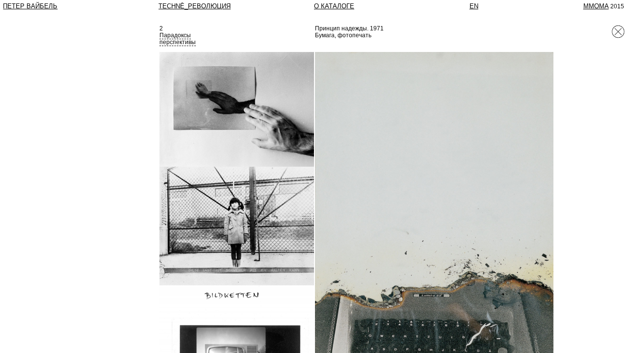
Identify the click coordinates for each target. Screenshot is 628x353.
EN (474, 6)
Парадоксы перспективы (177, 39)
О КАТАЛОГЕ (334, 6)
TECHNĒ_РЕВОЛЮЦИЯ (194, 6)
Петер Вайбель (30, 6)
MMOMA (596, 6)
